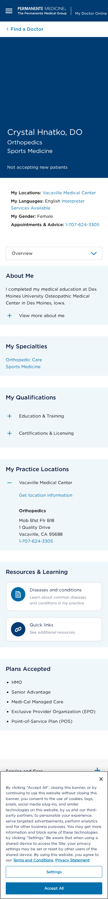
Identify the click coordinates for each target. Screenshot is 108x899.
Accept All (54, 888)
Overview (22, 253)
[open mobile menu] (9, 10)
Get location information (45, 495)
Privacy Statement (72, 860)
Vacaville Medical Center (69, 192)
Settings (54, 872)
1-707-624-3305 (82, 224)
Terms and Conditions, (33, 860)
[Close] (101, 779)
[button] (54, 315)
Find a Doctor (26, 29)
